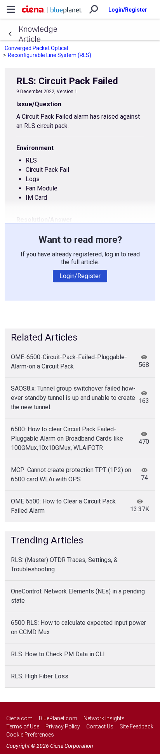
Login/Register (127, 10)
